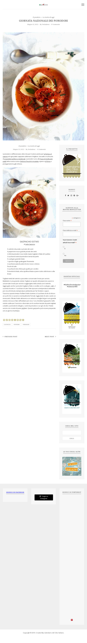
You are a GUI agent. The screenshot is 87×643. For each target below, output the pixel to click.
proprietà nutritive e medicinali (14, 159)
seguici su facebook (15, 492)
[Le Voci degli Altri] (71, 466)
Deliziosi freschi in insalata (29, 161)
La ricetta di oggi (48, 17)
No (65, 255)
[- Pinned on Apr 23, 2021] (67, 499)
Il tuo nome (67, 221)
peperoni (17, 324)
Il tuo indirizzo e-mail (70, 230)
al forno (48, 161)
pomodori (26, 324)
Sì (64, 249)
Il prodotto (36, 17)
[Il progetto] (71, 166)
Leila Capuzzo (30, 244)
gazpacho (7, 324)
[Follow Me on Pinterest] (71, 620)
